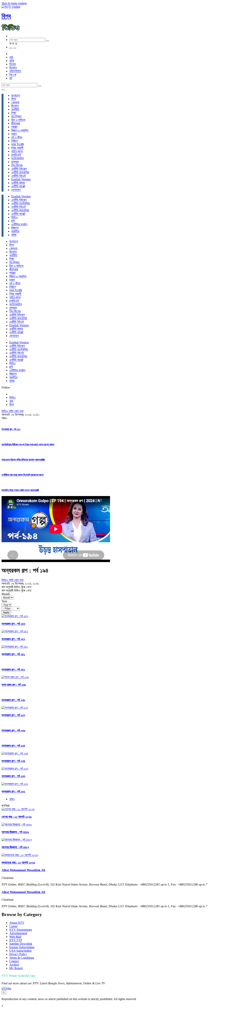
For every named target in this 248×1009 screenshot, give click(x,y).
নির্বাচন (14, 141)
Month (6, 594)
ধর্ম (10, 78)
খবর (11, 57)
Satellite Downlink (20, 943)
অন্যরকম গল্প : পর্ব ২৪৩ (13, 623)
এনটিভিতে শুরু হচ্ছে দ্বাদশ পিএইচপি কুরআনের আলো (23, 474)
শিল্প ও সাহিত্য (18, 120)
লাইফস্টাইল (15, 71)
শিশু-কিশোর (16, 165)
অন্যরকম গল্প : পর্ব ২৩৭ (13, 715)
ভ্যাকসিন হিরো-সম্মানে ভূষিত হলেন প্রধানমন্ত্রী (20, 490)
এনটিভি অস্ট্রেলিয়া (20, 203)
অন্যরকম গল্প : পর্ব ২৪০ (13, 669)
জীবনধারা (15, 123)
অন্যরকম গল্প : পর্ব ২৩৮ (13, 700)
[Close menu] (3, 89)
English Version (21, 179)
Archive (14, 964)
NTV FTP (15, 940)
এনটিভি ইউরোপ (19, 168)
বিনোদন (13, 67)
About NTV (16, 922)
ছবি (13, 220)
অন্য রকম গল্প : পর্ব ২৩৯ (14, 684)
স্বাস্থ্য (14, 127)
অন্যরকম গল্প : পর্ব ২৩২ (13, 791)
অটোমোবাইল (17, 158)
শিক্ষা (13, 113)
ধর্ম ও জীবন (16, 137)
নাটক (11, 60)
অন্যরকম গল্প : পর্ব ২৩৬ (13, 730)
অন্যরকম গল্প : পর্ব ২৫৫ (11, 429)
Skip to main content (14, 3)
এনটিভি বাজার (18, 182)
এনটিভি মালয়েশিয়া (20, 172)
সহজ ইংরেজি (17, 144)
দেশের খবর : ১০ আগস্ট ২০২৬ (17, 816)
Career (13, 926)
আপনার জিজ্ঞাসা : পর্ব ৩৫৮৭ (15, 847)
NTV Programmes (20, 929)
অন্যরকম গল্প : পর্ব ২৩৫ (13, 745)
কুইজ (13, 234)
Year (4, 601)
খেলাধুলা (15, 102)
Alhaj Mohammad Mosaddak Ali (23, 870)
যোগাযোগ (16, 189)
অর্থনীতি (15, 109)
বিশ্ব (6, 16)
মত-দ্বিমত (16, 116)
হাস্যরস (15, 161)
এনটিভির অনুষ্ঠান (19, 224)
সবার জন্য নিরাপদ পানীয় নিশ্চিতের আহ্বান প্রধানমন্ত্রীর (23, 459)
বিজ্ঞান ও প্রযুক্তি (19, 130)
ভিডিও (14, 217)
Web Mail (15, 936)
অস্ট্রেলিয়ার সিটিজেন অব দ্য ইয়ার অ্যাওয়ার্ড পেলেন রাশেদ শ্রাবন (28, 444)
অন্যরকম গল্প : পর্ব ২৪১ (13, 654)
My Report (16, 968)
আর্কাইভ (15, 231)
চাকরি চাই (16, 154)
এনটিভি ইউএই (18, 175)
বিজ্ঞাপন (15, 227)
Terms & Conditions (21, 957)
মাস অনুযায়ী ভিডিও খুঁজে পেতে (16, 587)
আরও (12, 799)
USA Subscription (20, 950)
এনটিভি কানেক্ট (18, 186)
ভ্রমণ (14, 134)
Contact (14, 961)
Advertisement (18, 933)
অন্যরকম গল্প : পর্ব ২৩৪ (13, 761)
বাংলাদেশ (15, 95)
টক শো (12, 74)
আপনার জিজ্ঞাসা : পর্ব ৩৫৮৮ (15, 832)
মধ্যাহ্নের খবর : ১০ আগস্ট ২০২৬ (18, 862)
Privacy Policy (18, 954)
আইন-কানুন (17, 151)
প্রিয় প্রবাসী (17, 147)
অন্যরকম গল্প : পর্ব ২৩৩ (13, 776)
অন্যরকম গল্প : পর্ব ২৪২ (13, 639)
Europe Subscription (21, 947)
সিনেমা (12, 64)
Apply (6, 612)
